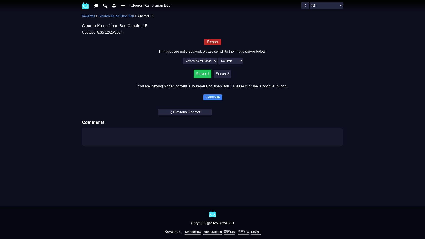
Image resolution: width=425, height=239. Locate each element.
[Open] (123, 5)
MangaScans (212, 231)
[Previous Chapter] (305, 5)
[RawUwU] (85, 3)
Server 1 (202, 74)
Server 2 (222, 74)
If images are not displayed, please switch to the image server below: (212, 51)
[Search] (105, 5)
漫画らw (243, 231)
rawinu (256, 231)
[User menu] (114, 5)
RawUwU (88, 16)
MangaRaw (193, 231)
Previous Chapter (186, 112)
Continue (212, 97)
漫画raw (229, 231)
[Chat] (96, 5)
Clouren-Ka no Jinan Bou (150, 5)
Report (212, 42)
